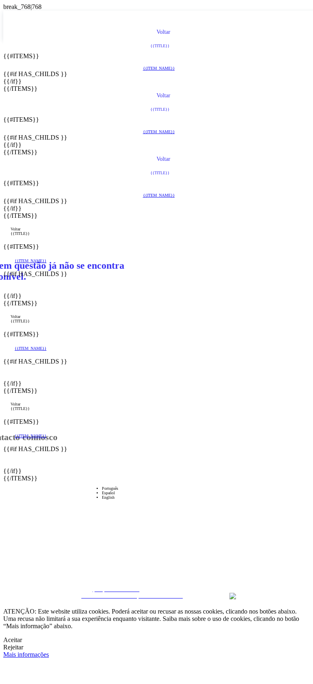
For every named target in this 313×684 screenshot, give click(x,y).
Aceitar (12, 639)
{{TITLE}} (20, 233)
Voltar (15, 229)
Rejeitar (13, 647)
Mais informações (26, 654)
